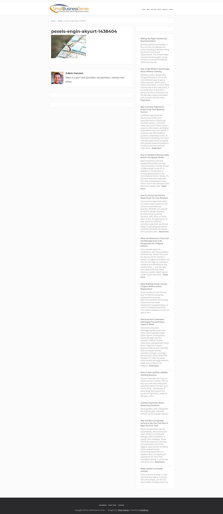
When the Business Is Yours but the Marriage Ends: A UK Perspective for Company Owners (155, 242)
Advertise (165, 9)
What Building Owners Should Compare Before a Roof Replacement (154, 286)
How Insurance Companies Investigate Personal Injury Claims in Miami (152, 322)
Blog (148, 9)
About (159, 9)
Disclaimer (103, 505)
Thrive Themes (123, 510)
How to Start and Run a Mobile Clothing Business (154, 373)
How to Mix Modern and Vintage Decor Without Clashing (155, 70)
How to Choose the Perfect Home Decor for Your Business (154, 196)
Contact (171, 9)
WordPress (144, 510)
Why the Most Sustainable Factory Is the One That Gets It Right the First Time (154, 423)
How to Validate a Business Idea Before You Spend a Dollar (155, 156)
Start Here (153, 9)
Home (144, 9)
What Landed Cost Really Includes (152, 469)
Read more (145, 100)
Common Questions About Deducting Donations (152, 404)
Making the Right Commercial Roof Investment (154, 39)
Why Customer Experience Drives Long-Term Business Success (153, 109)
